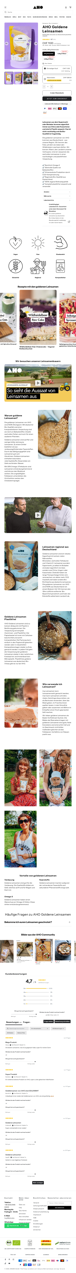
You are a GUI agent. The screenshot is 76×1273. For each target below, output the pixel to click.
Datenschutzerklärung (41, 1212)
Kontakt (21, 1226)
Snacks (68, 17)
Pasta (29, 17)
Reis (24, 17)
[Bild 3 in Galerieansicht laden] (37, 78)
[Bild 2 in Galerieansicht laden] (18, 78)
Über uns (22, 1205)
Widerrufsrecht (38, 1209)
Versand (54, 45)
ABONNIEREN (59, 1208)
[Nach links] (6, 43)
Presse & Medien (25, 1223)
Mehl (56, 17)
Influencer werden (25, 1220)
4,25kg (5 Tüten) (48, 59)
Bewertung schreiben (62, 1021)
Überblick (7, 17)
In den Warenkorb (57, 93)
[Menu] (5, 7)
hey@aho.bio (9, 1218)
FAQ (20, 1208)
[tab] (27, 1022)
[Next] (74, 320)
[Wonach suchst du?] (5, 12)
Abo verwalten (24, 1216)
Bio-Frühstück (53, 23)
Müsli (14, 17)
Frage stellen (48, 1021)
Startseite (45, 23)
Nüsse (51, 17)
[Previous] (2, 320)
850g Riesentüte (48, 53)
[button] (38, 988)
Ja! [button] (6, 1055)
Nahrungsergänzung (40, 17)
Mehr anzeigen (38, 1183)
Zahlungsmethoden (40, 1206)
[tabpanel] (38, 1106)
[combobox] (36, 12)
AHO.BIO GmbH (14, 1269)
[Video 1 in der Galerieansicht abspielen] (27, 78)
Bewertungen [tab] (13, 1022)
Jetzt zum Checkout (57, 99)
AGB (34, 1218)
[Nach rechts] (36, 43)
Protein (62, 17)
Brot (19, 17)
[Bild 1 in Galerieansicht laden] (8, 78)
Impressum (37, 1215)
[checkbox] (10, 1033)
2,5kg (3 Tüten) (62, 53)
